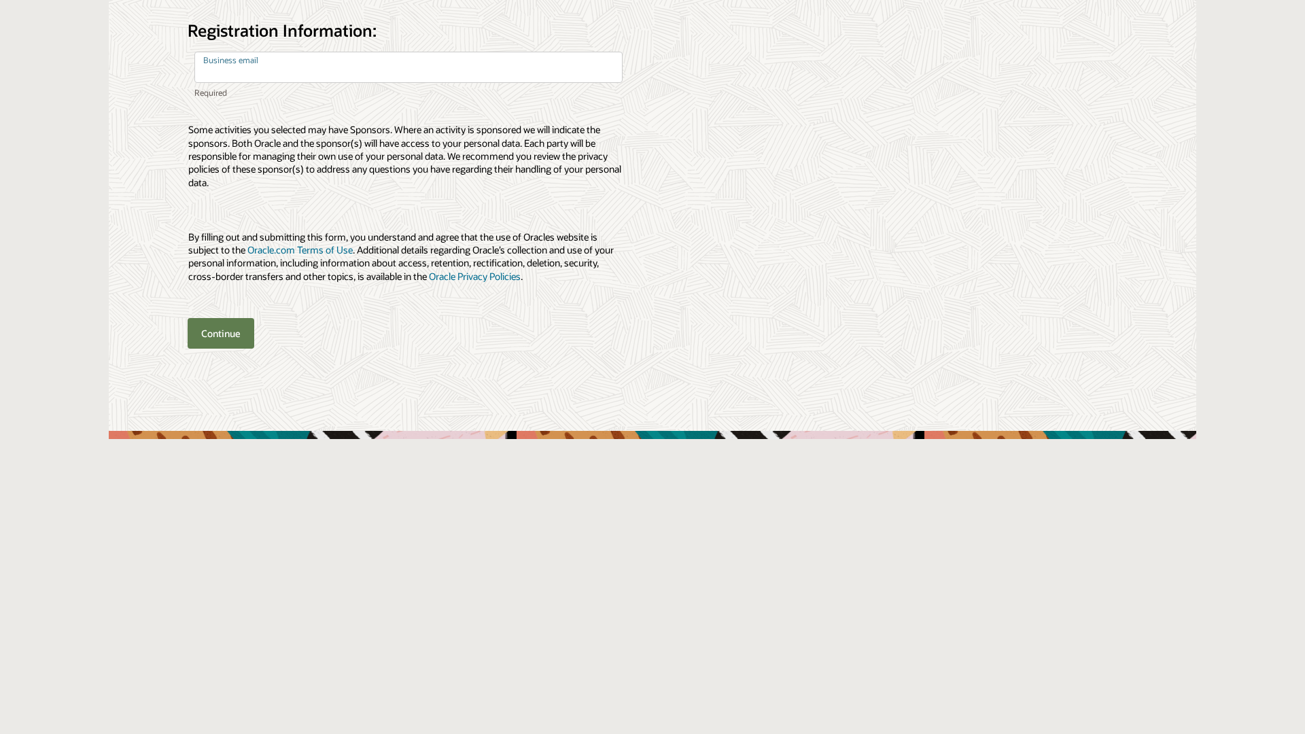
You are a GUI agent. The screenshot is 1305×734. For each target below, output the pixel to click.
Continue (221, 333)
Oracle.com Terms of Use (300, 249)
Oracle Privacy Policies (475, 276)
